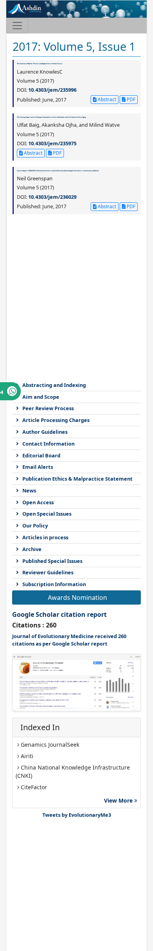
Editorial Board (41, 455)
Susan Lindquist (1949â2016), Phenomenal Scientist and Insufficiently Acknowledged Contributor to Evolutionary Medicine (58, 171)
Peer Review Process (48, 408)
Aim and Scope (40, 396)
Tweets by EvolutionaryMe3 (76, 814)
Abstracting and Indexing (54, 385)
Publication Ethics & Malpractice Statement (77, 478)
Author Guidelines (44, 431)
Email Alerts (37, 466)
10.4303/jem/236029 (52, 196)
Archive (32, 549)
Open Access (38, 502)
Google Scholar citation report (59, 614)
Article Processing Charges (55, 420)
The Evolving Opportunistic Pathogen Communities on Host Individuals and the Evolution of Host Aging (51, 117)
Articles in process (45, 537)
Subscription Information (54, 584)
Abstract (106, 99)
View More (119, 800)
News (29, 490)
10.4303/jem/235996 (52, 89)
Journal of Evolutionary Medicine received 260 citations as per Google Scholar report (69, 640)
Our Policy (35, 525)
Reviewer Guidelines (47, 572)
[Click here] (76, 682)
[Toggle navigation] (17, 25)
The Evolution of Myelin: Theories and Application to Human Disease (39, 64)
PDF (130, 99)
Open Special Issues (46, 513)
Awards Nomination (77, 597)
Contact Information (48, 443)
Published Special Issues (52, 560)
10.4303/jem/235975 (52, 143)
